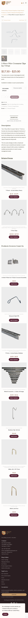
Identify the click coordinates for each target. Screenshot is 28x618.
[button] (14, 594)
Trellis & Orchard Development (14, 351)
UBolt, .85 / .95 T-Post (14, 469)
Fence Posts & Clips (7, 187)
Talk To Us (4, 571)
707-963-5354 (7, 548)
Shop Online (5, 557)
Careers (3, 584)
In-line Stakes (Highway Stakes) (15, 187)
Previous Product (7, 20)
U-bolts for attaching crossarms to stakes (17, 467)
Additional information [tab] (14, 121)
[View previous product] (2, 20)
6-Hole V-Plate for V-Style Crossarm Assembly (14, 277)
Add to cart (14, 97)
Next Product (21, 20)
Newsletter (4, 587)
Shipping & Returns (5, 562)
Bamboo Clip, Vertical (14, 430)
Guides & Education (5, 568)
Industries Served (5, 580)
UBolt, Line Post (14, 508)
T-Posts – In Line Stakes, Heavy (14, 190)
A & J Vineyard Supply (10, 108)
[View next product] (26, 20)
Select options (14, 197)
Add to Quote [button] (14, 320)
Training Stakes (18, 227)
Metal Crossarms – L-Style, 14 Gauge (14, 391)
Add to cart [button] (14, 284)
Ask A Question (4, 573)
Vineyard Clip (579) (14, 316)
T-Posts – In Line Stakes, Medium (14, 353)
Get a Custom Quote (5, 575)
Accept (5, 614)
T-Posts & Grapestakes (13, 106)
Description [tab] (14, 117)
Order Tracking (4, 560)
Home (3, 10)
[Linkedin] (14, 603)
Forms (2, 577)
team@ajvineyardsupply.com (10, 550)
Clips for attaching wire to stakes (15, 104)
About (2, 582)
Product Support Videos (6, 566)
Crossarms (4, 14)
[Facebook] (11, 603)
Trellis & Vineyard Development (15, 12)
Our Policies (4, 564)
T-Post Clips (14, 230)
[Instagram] (16, 603)
